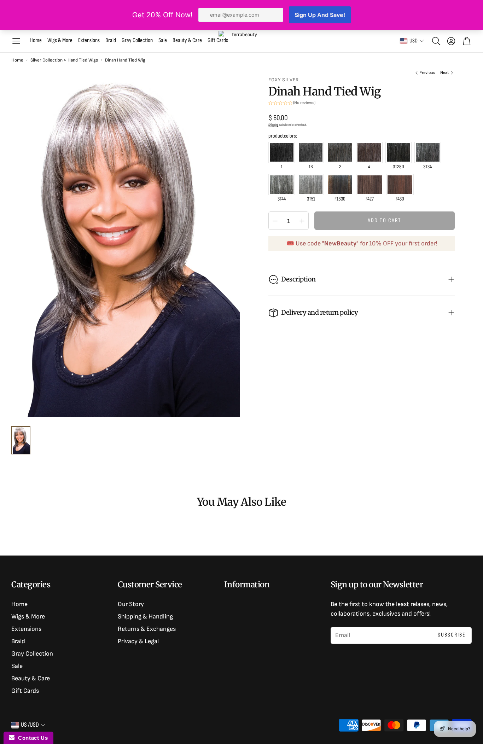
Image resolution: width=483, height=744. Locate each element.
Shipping (273, 125)
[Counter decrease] (275, 221)
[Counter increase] (302, 221)
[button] (16, 41)
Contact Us (31, 738)
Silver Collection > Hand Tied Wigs (64, 60)
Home (17, 60)
